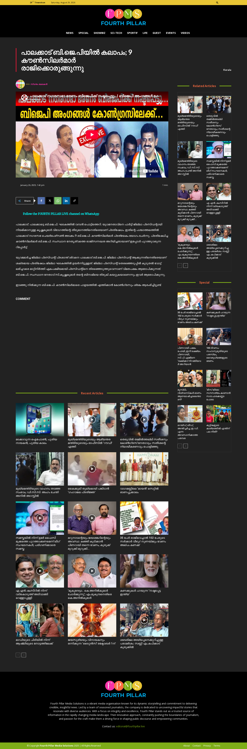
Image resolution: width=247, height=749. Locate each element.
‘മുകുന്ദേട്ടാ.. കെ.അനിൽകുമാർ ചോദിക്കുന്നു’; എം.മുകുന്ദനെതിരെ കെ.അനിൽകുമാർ (90, 594)
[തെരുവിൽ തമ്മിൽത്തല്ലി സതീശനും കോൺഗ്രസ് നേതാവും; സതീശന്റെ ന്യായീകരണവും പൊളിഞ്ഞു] (144, 419)
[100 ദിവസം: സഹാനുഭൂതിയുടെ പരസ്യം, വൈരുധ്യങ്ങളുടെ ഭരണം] (218, 336)
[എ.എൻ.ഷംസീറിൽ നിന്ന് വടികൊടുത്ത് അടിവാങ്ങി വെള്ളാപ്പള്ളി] (40, 571)
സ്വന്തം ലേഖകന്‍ (39, 84)
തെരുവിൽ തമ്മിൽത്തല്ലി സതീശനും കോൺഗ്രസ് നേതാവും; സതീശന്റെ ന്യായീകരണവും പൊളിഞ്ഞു (144, 443)
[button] (217, 2)
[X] (49, 200)
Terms (217, 745)
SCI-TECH (116, 33)
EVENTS (171, 33)
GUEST (157, 33)
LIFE (145, 33)
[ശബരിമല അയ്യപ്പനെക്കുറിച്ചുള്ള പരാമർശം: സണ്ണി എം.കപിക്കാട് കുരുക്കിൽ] (144, 620)
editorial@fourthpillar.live (130, 726)
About (186, 745)
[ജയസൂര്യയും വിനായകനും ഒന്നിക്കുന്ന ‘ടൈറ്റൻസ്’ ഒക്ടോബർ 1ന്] (92, 620)
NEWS (69, 33)
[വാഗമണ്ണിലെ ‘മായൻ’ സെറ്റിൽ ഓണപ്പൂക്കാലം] (144, 469)
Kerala (227, 69)
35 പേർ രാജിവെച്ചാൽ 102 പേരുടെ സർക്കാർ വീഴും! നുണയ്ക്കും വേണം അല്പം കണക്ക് (143, 541)
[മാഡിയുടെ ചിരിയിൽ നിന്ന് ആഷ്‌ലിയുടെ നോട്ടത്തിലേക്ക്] (40, 620)
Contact (197, 745)
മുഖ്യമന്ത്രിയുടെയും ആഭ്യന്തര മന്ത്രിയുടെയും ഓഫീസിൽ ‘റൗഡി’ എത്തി (90, 443)
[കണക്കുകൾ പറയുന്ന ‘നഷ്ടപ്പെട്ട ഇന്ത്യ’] (144, 571)
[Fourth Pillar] (123, 17)
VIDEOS (185, 33)
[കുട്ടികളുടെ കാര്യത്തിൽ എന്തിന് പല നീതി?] (218, 413)
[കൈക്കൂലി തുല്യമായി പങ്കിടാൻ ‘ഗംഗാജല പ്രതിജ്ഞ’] (92, 469)
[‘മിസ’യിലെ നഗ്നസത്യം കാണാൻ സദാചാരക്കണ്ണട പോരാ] (218, 378)
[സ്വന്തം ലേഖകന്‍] (21, 84)
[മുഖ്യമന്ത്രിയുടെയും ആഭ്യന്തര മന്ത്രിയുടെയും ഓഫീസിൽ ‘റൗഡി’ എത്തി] (92, 419)
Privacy (207, 745)
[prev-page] (18, 655)
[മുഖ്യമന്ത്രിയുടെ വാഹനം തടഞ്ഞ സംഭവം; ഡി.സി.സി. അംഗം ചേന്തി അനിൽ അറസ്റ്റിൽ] (40, 469)
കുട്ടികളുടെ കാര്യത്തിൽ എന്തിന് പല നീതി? (218, 428)
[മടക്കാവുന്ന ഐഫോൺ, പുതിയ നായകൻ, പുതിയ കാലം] (40, 419)
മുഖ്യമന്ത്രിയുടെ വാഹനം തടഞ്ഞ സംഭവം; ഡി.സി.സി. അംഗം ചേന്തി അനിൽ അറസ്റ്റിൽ (38, 492)
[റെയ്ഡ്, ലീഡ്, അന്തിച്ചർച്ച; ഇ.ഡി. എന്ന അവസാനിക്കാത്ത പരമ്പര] (190, 413)
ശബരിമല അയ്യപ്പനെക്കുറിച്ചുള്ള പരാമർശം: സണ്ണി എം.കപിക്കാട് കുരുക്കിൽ (141, 643)
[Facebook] (41, 200)
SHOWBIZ (99, 33)
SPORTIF (132, 33)
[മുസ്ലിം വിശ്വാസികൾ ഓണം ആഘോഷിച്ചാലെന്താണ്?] (190, 378)
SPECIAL (83, 33)
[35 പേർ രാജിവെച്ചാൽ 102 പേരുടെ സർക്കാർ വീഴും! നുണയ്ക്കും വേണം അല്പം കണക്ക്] (144, 518)
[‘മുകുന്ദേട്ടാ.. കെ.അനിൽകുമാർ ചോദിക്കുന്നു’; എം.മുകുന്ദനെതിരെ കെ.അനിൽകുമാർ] (92, 571)
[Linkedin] (66, 200)
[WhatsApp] (57, 200)
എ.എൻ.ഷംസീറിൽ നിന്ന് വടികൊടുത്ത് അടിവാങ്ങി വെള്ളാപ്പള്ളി (32, 594)
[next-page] (24, 655)
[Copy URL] (74, 200)
